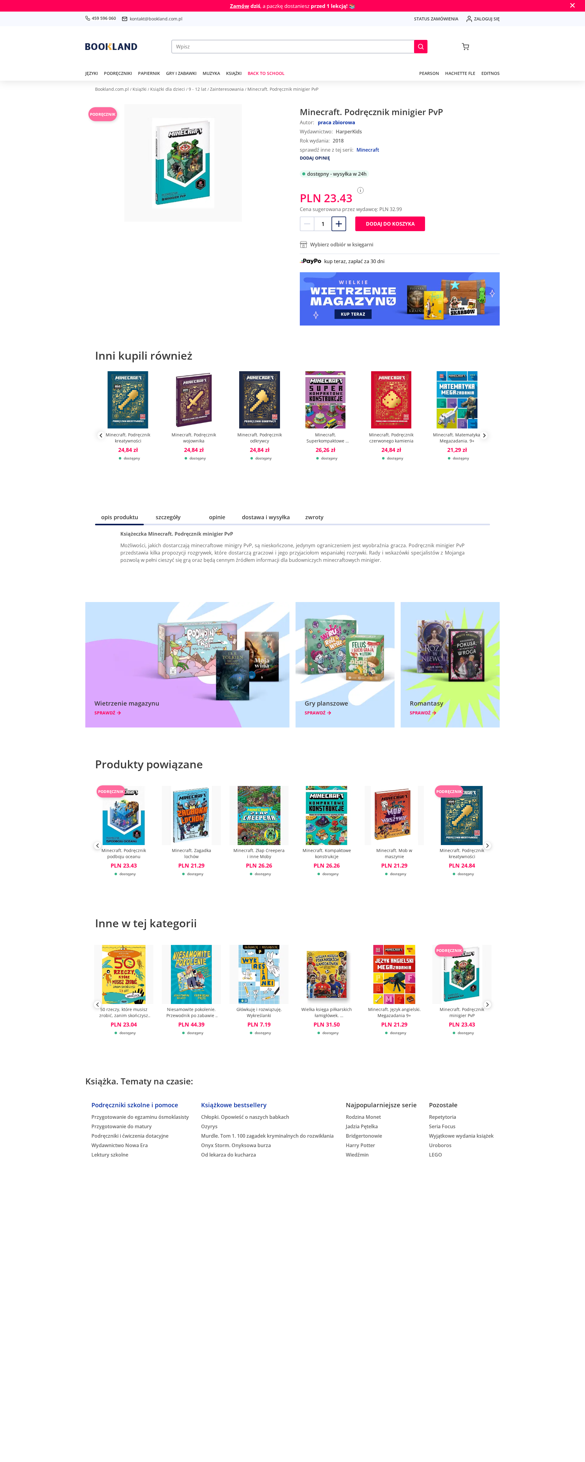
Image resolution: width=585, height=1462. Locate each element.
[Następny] (487, 847)
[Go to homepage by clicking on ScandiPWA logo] (111, 46)
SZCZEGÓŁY (168, 517)
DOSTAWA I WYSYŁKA (266, 517)
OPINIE (217, 517)
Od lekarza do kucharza (228, 1154)
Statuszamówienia (436, 19)
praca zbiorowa (336, 122)
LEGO (435, 1154)
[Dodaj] (339, 224)
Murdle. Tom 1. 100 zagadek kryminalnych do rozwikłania (267, 1136)
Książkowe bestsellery (234, 1105)
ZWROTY (314, 517)
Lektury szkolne (109, 1154)
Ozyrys (209, 1126)
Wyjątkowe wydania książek (461, 1136)
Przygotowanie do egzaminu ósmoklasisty (140, 1117)
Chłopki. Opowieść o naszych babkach (245, 1117)
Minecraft (367, 149)
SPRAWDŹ (104, 713)
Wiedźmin (357, 1154)
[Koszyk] (465, 46)
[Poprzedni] (97, 847)
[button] (420, 46)
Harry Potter (360, 1145)
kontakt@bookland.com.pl (156, 19)
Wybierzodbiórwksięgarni (341, 244)
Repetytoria (442, 1117)
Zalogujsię (487, 19)
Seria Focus (442, 1126)
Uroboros (440, 1145)
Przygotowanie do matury (121, 1126)
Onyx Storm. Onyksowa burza (236, 1145)
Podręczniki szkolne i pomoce (134, 1105)
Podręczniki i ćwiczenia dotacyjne (129, 1136)
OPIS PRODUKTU (119, 517)
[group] (128, 435)
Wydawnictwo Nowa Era (119, 1145)
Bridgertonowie (364, 1136)
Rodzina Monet (363, 1117)
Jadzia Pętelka (362, 1126)
